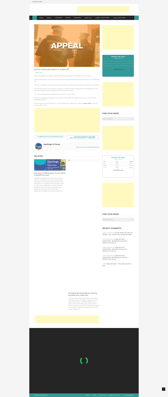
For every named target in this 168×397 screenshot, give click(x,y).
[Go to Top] (163, 389)
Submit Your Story (102, 18)
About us (88, 18)
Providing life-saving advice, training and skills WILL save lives (82, 294)
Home (41, 18)
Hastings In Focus (93, 147)
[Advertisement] (103, 9)
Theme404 (43, 395)
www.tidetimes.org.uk (118, 69)
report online (87, 103)
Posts (87, 395)
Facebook (128, 2)
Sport (68, 18)
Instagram (136, 2)
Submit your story (114, 395)
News (49, 18)
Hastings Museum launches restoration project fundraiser (82, 137)
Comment (77, 18)
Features (58, 18)
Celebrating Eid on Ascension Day (50, 136)
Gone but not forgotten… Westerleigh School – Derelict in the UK (115, 241)
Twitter (132, 2)
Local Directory (119, 18)
